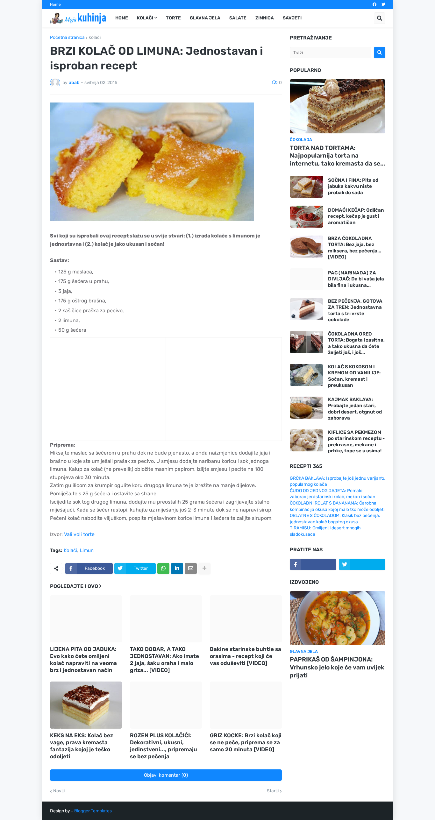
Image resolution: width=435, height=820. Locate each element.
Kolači (95, 37)
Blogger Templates (93, 811)
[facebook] (374, 4)
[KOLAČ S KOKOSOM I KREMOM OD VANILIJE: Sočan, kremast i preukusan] (306, 375)
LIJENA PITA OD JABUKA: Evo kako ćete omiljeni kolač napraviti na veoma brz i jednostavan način (83, 659)
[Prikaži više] (204, 568)
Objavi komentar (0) (166, 775)
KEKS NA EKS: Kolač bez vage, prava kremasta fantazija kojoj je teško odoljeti (81, 746)
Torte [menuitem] (173, 18)
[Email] (191, 568)
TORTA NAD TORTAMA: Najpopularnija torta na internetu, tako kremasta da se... (337, 155)
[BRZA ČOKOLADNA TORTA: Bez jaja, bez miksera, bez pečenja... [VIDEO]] (306, 247)
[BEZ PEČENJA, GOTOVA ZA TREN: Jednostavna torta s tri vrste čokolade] (306, 309)
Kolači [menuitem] (145, 18)
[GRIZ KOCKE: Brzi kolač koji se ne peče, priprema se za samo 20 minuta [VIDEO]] (246, 705)
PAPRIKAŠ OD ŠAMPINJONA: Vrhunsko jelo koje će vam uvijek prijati (337, 667)
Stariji (273, 791)
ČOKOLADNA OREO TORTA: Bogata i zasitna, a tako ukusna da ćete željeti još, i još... (356, 343)
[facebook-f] (313, 564)
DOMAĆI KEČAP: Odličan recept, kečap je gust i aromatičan (356, 216)
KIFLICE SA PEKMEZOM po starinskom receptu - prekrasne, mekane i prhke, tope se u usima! (356, 441)
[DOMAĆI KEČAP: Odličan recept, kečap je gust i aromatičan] (306, 217)
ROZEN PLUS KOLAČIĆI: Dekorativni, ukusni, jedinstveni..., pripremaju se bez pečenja (163, 746)
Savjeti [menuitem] (292, 18)
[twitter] (383, 4)
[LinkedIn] (177, 568)
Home (55, 4)
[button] (379, 18)
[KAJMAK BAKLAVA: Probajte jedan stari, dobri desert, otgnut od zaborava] (306, 408)
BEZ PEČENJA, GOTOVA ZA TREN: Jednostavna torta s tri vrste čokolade (355, 310)
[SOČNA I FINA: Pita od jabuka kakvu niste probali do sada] (306, 187)
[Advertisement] (103, 396)
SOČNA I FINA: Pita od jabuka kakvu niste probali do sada (353, 186)
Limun (87, 550)
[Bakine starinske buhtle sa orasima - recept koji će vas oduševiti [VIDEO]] (246, 618)
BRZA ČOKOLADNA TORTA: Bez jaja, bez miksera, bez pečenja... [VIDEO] (354, 248)
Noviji (59, 791)
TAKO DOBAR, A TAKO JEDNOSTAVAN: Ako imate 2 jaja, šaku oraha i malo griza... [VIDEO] (164, 659)
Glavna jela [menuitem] (205, 18)
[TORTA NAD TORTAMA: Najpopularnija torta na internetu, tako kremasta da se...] (337, 106)
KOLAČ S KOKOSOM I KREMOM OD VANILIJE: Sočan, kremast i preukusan (354, 376)
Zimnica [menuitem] (264, 18)
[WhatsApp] (163, 568)
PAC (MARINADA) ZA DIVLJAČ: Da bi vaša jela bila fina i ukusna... (356, 279)
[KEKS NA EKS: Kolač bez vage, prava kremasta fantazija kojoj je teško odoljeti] (86, 705)
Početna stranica (67, 37)
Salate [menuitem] (237, 18)
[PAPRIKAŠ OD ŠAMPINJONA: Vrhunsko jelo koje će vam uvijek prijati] (337, 618)
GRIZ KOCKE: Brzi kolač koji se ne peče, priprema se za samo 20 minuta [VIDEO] (246, 742)
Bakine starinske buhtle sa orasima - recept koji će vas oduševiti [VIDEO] (245, 656)
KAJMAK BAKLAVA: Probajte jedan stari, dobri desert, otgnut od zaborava (355, 409)
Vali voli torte (79, 534)
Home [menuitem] (121, 18)
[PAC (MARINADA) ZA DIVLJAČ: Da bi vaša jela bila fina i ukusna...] (306, 279)
